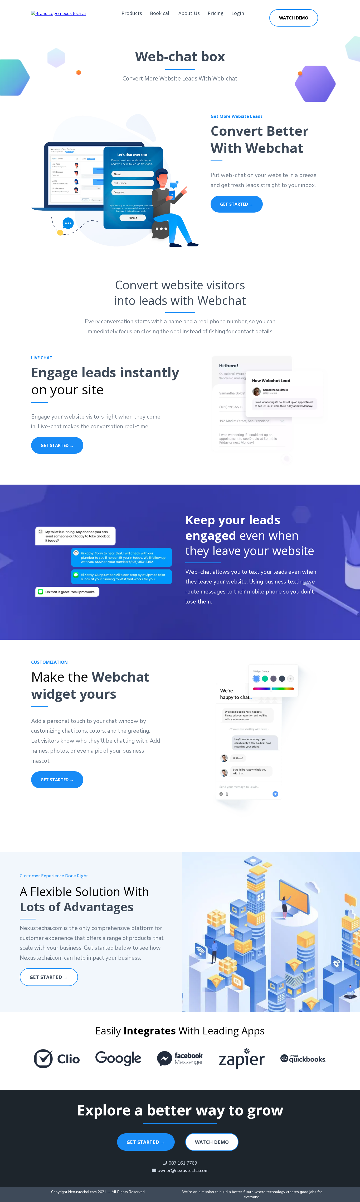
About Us (189, 13)
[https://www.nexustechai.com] (58, 13)
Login (237, 13)
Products (131, 13)
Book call (160, 13)
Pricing (215, 13)
